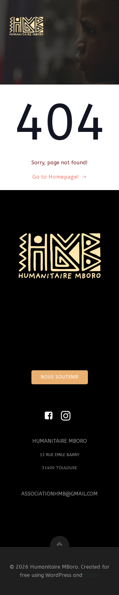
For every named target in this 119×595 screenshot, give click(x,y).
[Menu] (107, 26)
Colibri (91, 575)
